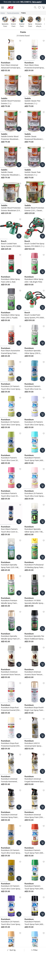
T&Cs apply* (26, 2)
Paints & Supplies (13, 13)
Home (3, 13)
